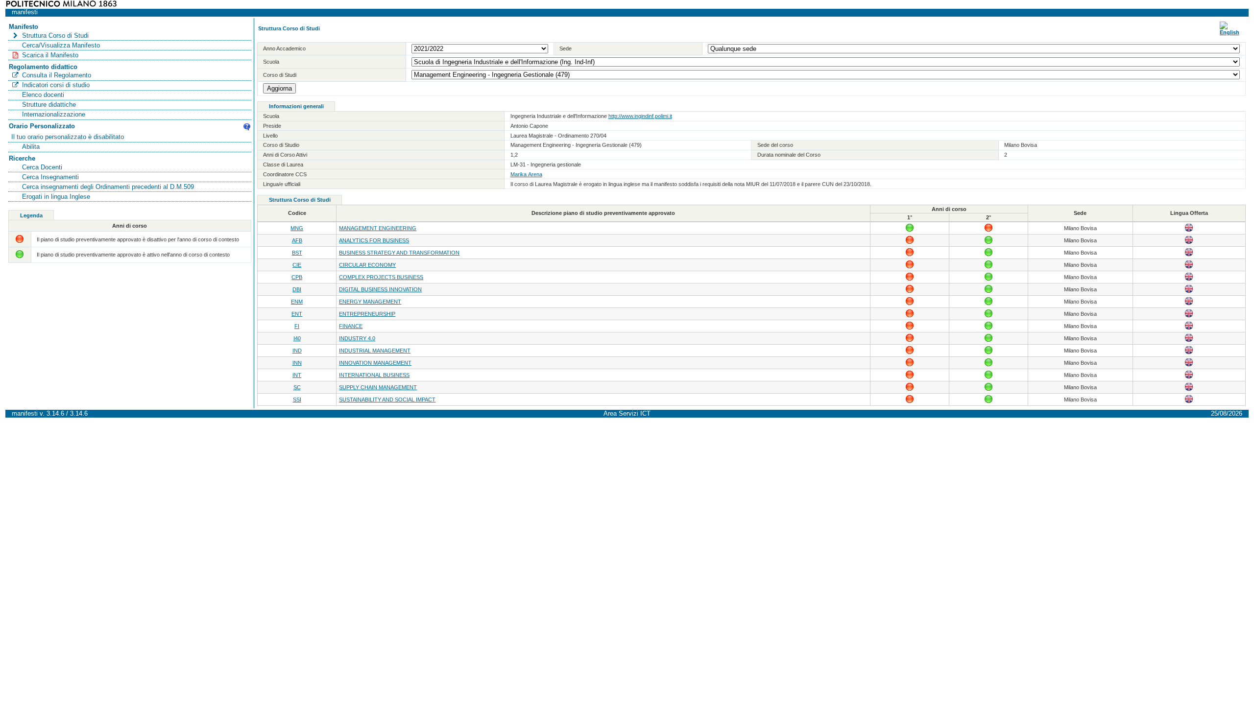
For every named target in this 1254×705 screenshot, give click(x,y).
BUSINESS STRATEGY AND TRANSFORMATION (399, 253)
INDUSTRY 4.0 (357, 338)
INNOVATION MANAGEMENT (375, 363)
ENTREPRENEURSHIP (367, 314)
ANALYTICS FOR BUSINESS (374, 240)
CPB (296, 277)
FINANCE (350, 326)
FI (296, 326)
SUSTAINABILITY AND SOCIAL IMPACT (387, 399)
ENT (296, 314)
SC (297, 387)
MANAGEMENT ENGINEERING (377, 228)
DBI (296, 289)
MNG (296, 228)
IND (297, 350)
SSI (297, 399)
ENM (297, 302)
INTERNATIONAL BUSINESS (374, 375)
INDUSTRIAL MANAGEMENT (374, 350)
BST (297, 253)
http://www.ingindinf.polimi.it (640, 116)
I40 (297, 338)
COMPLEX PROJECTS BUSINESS (381, 277)
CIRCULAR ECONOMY (367, 265)
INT (296, 375)
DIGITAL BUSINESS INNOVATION (380, 289)
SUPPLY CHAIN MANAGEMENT (378, 387)
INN (297, 363)
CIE (296, 265)
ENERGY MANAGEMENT (370, 302)
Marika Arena (526, 174)
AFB (297, 240)
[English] (1229, 32)
